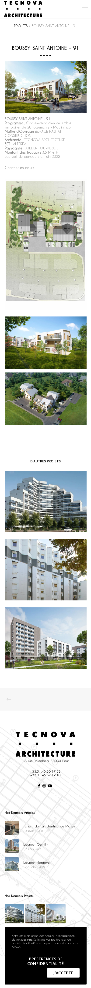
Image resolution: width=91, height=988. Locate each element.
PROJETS (21, 26)
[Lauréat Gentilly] (12, 846)
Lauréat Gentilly (35, 844)
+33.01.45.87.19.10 (45, 775)
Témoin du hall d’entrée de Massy (49, 826)
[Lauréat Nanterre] (12, 864)
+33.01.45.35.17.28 (45, 771)
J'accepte (63, 972)
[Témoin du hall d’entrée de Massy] (12, 828)
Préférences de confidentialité (45, 961)
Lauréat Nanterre (36, 862)
